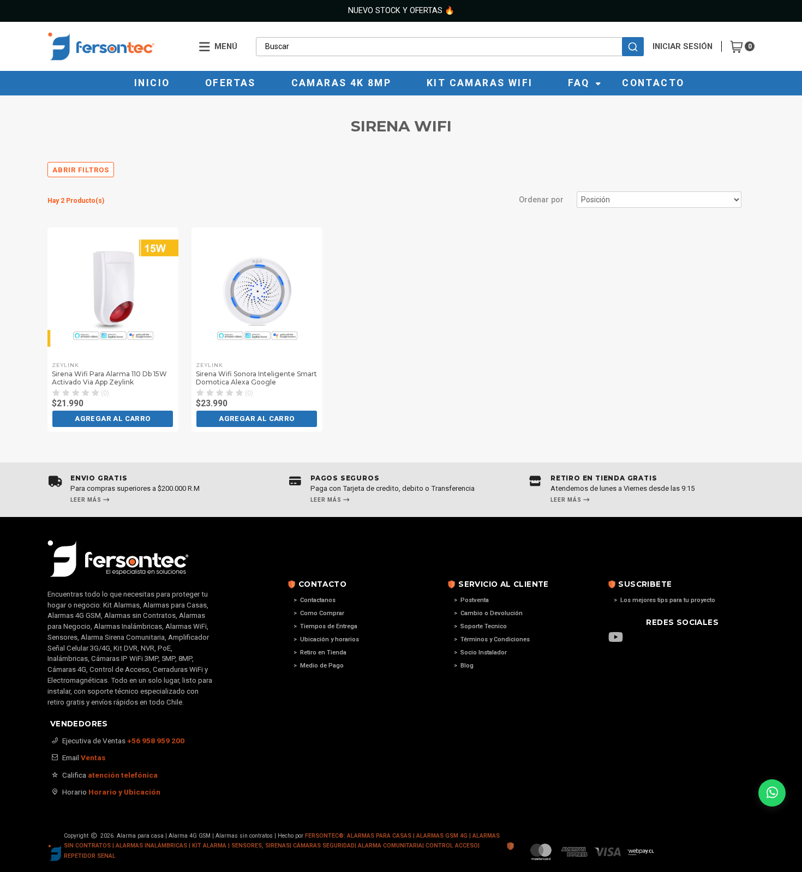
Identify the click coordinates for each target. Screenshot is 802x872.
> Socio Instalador (480, 652)
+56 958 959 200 (155, 740)
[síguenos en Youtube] (621, 638)
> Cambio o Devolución (488, 613)
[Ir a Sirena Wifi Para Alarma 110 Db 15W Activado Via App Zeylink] (112, 292)
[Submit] (633, 46)
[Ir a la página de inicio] (115, 46)
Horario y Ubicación (124, 791)
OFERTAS (230, 82)
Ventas (93, 757)
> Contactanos (315, 600)
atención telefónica (123, 775)
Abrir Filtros (80, 170)
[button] (112, 419)
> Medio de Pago (319, 666)
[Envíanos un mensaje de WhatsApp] (772, 793)
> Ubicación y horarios (326, 639)
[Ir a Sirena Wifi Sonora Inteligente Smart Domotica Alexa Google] (256, 292)
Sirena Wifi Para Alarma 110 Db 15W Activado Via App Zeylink (109, 378)
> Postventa (471, 600)
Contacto (653, 82)
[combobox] (450, 46)
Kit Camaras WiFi (479, 82)
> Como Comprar (319, 613)
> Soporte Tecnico (480, 626)
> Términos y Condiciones (492, 639)
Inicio (152, 82)
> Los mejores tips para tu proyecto (664, 600)
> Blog (464, 666)
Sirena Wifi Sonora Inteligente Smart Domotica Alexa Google (256, 378)
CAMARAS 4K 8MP (341, 82)
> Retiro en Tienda (320, 652)
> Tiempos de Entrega (325, 626)
